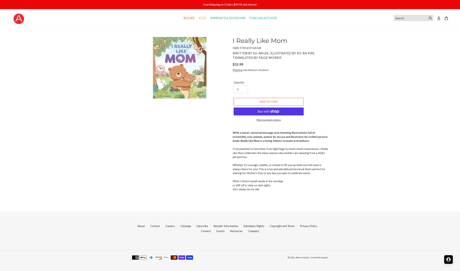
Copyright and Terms (282, 226)
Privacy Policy (308, 226)
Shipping (237, 69)
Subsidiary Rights (253, 226)
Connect (206, 231)
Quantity (239, 82)
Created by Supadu (319, 257)
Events (220, 231)
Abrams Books (303, 257)
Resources (236, 231)
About (141, 226)
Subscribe (202, 226)
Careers (170, 226)
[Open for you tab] (448, 259)
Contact (155, 226)
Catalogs (185, 226)
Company (253, 231)
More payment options (269, 119)
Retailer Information (225, 226)
